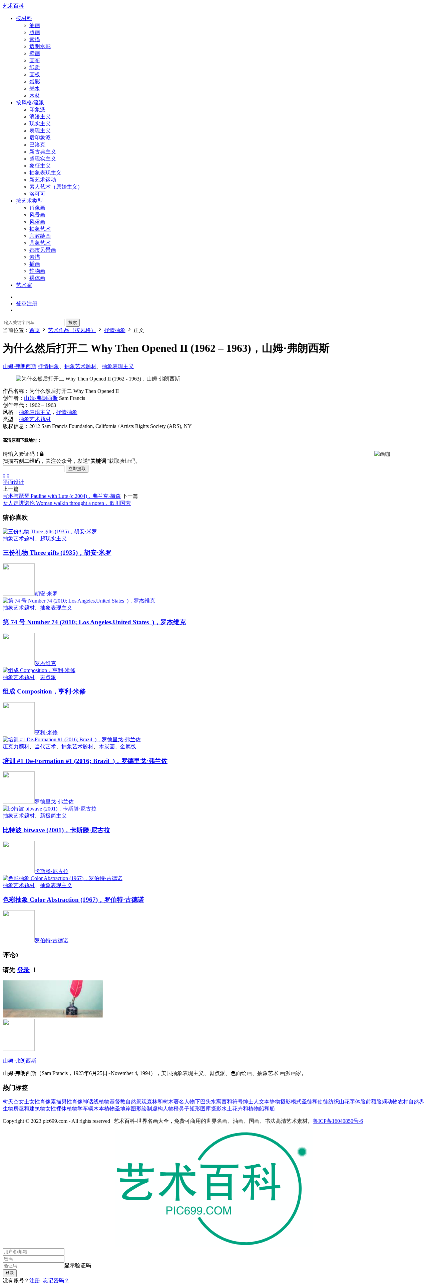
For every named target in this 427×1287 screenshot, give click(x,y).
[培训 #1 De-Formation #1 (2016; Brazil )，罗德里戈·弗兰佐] (72, 739)
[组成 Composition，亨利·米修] (39, 670)
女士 (24, 1101)
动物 (392, 1101)
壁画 (34, 53)
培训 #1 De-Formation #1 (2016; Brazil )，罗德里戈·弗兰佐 (85, 760)
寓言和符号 (229, 1101)
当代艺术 (45, 746)
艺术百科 (13, 6)
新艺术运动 (42, 180)
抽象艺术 (40, 229)
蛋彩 (34, 81)
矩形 (194, 1108)
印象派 (37, 109)
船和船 (267, 1108)
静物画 (37, 271)
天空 (13, 1101)
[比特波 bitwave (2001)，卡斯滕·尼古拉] (49, 809)
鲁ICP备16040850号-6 (338, 1121)
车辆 (88, 1108)
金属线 (128, 746)
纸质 (34, 67)
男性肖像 (72, 1101)
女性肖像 (40, 1101)
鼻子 (184, 1108)
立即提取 (77, 468)
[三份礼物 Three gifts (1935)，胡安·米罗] (50, 531)
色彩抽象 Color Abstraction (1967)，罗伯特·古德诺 (73, 899)
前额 (371, 1101)
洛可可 (37, 194)
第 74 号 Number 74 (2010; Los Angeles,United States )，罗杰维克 (94, 622)
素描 (34, 39)
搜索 (72, 322)
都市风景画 (42, 250)
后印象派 (40, 137)
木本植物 (104, 1108)
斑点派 (48, 677)
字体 (355, 1101)
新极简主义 (53, 816)
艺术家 (24, 285)
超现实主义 (42, 159)
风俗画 (37, 222)
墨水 (34, 88)
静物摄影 (280, 1101)
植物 (104, 1101)
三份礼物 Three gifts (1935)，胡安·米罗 (57, 552)
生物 (8, 1108)
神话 (88, 1101)
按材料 (24, 18)
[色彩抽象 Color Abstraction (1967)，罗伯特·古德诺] (62, 878)
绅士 (248, 1101)
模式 (296, 1101)
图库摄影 (211, 1108)
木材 (34, 95)
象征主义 (40, 166)
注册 (34, 1280)
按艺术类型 (29, 201)
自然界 (416, 1101)
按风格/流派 (30, 102)
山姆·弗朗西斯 (19, 366)
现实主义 (40, 123)
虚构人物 (162, 1108)
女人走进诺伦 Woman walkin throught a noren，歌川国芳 (67, 503)
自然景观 (136, 1101)
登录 (23, 969)
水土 (227, 1108)
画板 (34, 74)
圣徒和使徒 (315, 1101)
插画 (34, 264)
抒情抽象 (48, 366)
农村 (403, 1101)
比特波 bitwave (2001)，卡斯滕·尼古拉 (56, 830)
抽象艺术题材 (80, 366)
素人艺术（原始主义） (56, 187)
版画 (34, 32)
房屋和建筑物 (29, 1108)
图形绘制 (141, 1108)
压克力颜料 (16, 746)
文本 (264, 1101)
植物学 (75, 1108)
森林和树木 (160, 1101)
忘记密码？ (56, 1280)
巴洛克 (37, 144)
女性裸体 (56, 1108)
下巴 (200, 1101)
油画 (34, 25)
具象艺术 (40, 243)
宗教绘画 (40, 236)
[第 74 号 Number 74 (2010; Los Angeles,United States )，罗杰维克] (79, 601)
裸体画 (37, 278)
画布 (34, 60)
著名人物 (184, 1101)
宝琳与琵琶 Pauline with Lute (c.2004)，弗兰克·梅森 (62, 496)
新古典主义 (42, 151)
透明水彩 (40, 46)
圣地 (120, 1108)
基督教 (117, 1101)
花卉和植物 (245, 1108)
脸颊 (381, 1101)
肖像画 (37, 208)
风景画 (37, 215)
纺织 (333, 1101)
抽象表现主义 (45, 173)
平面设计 (13, 482)
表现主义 (40, 130)
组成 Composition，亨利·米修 (44, 691)
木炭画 (107, 746)
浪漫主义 (40, 116)
